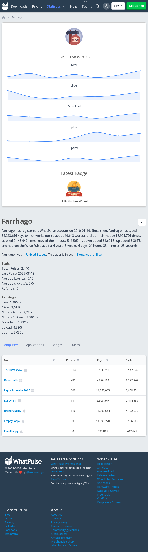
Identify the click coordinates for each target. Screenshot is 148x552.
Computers (10, 345)
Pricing (37, 6)
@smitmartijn (35, 472)
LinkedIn (10, 526)
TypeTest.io (58, 479)
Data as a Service (108, 490)
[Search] (97, 6)
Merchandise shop (62, 541)
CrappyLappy (12, 421)
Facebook (11, 530)
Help (73, 6)
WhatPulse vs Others (64, 545)
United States (36, 254)
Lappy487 (10, 400)
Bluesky (9, 522)
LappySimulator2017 (17, 390)
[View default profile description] (142, 222)
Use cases (103, 483)
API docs (102, 467)
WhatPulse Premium (110, 479)
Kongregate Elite (89, 254)
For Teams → (87, 6)
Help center (104, 463)
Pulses (75, 345)
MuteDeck (57, 471)
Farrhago (17, 17)
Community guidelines (65, 530)
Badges (57, 345)
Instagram (11, 534)
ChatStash (103, 498)
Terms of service (61, 526)
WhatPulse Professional (66, 463)
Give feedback (106, 471)
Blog (8, 514)
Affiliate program (61, 537)
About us (56, 514)
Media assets (59, 534)
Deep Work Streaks (109, 502)
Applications (35, 345)
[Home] (3, 17)
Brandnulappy (12, 411)
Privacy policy (59, 522)
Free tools (103, 494)
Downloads (19, 6)
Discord (9, 518)
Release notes (106, 475)
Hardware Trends (108, 487)
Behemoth (11, 380)
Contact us (58, 518)
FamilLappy (11, 431)
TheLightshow (13, 370)
